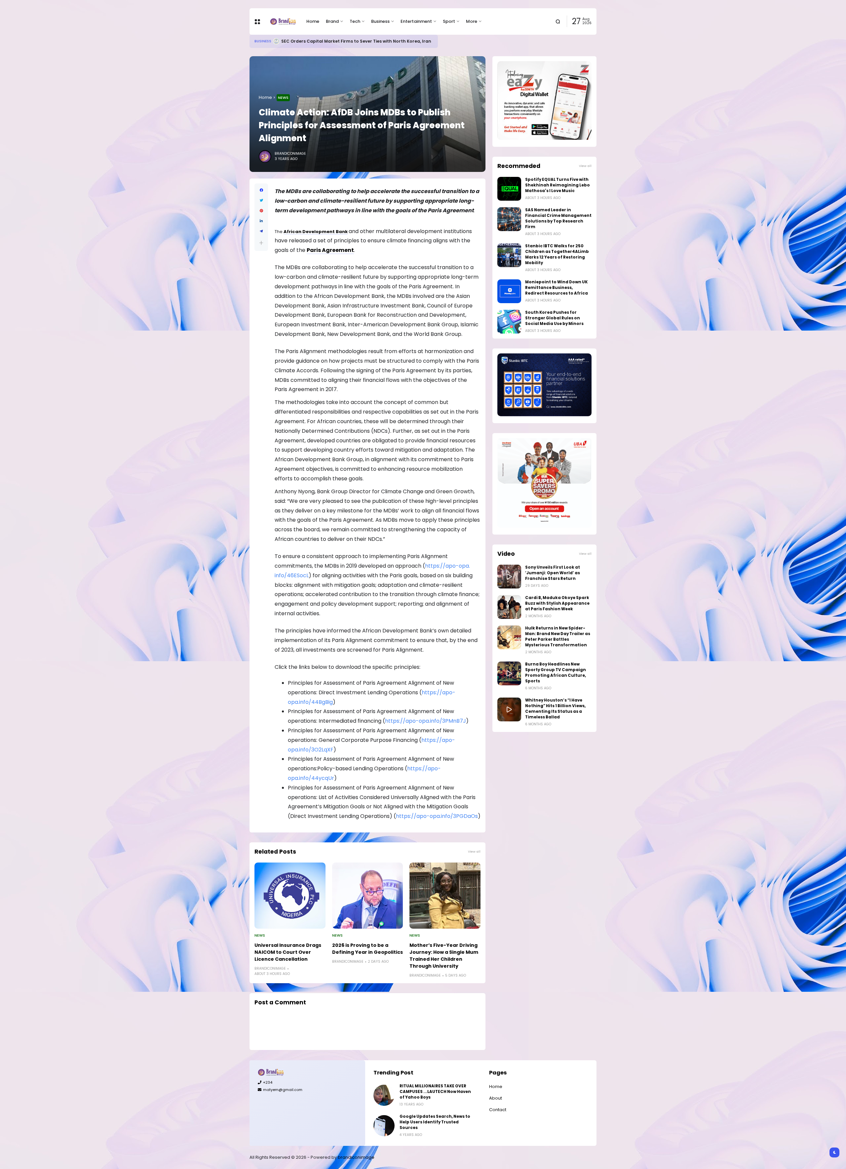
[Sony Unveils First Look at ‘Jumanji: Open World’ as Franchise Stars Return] (509, 576)
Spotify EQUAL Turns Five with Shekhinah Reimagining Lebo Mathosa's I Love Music (557, 185)
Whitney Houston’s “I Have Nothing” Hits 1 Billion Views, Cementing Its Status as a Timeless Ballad (555, 709)
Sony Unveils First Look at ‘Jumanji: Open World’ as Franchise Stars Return (552, 573)
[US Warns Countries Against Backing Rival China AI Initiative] (268, 41)
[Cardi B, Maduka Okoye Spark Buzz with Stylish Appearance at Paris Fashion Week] (509, 607)
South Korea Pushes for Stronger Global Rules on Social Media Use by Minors (554, 318)
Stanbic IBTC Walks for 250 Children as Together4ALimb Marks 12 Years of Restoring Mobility (557, 254)
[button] (261, 243)
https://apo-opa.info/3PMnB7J (425, 721)
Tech (355, 21)
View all (474, 851)
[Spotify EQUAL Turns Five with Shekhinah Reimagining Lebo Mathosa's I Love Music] (509, 189)
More (471, 21)
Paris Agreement (330, 250)
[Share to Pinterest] (261, 211)
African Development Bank (316, 231)
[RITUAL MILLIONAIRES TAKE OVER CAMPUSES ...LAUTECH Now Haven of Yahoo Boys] (384, 1095)
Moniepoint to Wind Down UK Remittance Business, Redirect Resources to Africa (556, 287)
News (283, 97)
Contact (497, 1110)
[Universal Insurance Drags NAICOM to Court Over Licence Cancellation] (290, 896)
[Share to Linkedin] (261, 221)
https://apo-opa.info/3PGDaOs (437, 816)
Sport (449, 21)
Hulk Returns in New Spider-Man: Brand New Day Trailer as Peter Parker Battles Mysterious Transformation (557, 636)
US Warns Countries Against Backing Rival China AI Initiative (339, 41)
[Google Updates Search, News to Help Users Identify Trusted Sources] (384, 1125)
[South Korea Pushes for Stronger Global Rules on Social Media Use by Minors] (509, 322)
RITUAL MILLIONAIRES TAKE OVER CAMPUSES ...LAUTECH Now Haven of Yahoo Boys (435, 1091)
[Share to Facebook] (261, 190)
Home (312, 21)
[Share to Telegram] (261, 231)
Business (380, 21)
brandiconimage (356, 1157)
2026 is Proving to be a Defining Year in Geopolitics (367, 948)
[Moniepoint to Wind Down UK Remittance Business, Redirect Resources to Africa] (509, 291)
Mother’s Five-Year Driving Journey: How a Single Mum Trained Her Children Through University (443, 955)
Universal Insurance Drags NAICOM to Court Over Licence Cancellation (287, 952)
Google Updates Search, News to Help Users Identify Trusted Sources (435, 1122)
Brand (332, 21)
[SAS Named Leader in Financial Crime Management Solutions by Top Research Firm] (509, 219)
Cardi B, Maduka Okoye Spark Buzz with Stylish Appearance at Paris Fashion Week (557, 603)
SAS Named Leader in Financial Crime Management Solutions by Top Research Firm (558, 218)
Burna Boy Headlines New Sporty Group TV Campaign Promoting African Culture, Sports (555, 673)
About (495, 1098)
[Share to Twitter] (261, 200)
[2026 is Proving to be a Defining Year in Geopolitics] (367, 896)
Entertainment (416, 21)
